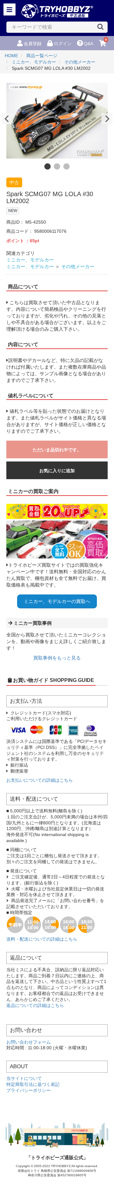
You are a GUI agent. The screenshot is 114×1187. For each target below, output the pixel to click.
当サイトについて (24, 1078)
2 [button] (57, 166)
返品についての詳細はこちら (35, 1005)
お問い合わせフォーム (28, 1042)
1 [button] (47, 166)
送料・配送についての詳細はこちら (41, 939)
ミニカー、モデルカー (30, 259)
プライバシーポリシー (28, 1090)
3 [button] (66, 166)
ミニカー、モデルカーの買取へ (57, 601)
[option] (57, 121)
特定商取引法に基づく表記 (33, 1084)
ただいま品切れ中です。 (57, 449)
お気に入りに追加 (57, 470)
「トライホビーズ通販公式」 (57, 1157)
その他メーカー (77, 266)
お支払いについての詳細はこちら (39, 780)
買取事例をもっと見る (57, 657)
